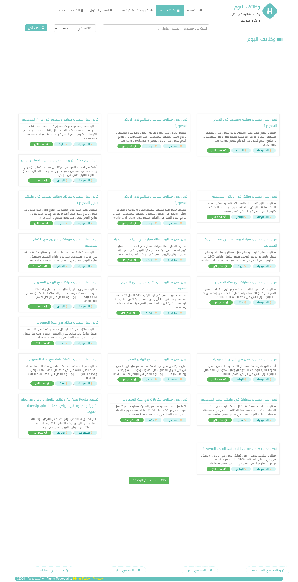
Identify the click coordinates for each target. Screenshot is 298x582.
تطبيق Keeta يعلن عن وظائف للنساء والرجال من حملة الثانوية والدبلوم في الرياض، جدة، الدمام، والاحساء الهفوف (59, 405)
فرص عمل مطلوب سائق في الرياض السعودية (244, 196)
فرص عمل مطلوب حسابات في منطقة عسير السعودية (239, 399)
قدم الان (217, 150)
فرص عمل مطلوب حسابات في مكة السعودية (245, 282)
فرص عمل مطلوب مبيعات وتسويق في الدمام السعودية (65, 242)
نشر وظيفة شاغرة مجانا (134, 10)
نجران (240, 266)
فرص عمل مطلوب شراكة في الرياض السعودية (65, 282)
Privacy (98, 579)
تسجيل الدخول (100, 10)
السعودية (263, 150)
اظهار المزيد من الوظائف (149, 480)
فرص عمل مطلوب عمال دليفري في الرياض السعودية (240, 449)
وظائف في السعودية (267, 570)
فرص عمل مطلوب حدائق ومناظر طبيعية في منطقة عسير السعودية (61, 199)
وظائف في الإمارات (53, 570)
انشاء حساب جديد (69, 10)
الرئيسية (193, 10)
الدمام (240, 150)
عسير (62, 223)
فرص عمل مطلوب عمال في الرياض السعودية (245, 359)
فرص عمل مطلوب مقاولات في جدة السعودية (155, 399)
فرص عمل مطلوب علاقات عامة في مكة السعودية (62, 359)
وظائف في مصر (199, 570)
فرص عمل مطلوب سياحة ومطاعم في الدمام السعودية (245, 122)
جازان (62, 144)
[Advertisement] (149, 79)
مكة (241, 302)
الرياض (150, 146)
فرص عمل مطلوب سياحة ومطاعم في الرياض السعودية (156, 122)
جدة (62, 343)
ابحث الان (35, 28)
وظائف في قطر (127, 570)
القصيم (150, 312)
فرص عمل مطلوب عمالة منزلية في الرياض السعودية (151, 239)
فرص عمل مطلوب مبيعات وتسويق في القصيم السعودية (154, 285)
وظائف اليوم (247, 6)
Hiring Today (81, 579)
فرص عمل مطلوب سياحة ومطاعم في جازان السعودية (60, 119)
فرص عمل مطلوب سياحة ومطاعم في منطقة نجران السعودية (240, 242)
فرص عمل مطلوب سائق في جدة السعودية (67, 322)
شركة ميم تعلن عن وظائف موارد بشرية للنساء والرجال (59, 160)
